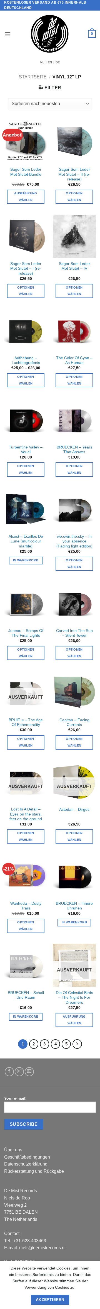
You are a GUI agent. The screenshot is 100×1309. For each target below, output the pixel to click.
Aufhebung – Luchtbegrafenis (26, 360)
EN (50, 62)
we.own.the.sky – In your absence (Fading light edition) (74, 541)
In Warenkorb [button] (25, 560)
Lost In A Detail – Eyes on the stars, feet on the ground (25, 814)
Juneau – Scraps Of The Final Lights (25, 633)
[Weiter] (77, 1044)
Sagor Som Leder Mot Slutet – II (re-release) (74, 174)
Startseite (33, 77)
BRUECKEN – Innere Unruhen (74, 906)
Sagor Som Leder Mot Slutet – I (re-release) (25, 269)
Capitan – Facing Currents (74, 722)
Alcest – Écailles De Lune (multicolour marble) (26, 541)
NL (42, 62)
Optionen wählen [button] (74, 197)
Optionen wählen (74, 291)
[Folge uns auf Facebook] (9, 1071)
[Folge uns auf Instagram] (19, 1071)
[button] (7, 34)
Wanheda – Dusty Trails (25, 906)
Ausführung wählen (25, 197)
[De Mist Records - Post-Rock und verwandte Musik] (49, 34)
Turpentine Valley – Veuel (25, 449)
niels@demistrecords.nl (42, 1247)
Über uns (13, 1149)
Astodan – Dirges (74, 809)
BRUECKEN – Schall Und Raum (26, 995)
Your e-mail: (15, 1098)
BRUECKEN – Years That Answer (74, 449)
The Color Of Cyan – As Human (74, 360)
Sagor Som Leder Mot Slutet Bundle (25, 172)
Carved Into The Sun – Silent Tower (74, 633)
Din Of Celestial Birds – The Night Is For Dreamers (74, 998)
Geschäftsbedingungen (27, 1157)
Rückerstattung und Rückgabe (34, 1171)
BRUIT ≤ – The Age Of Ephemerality (26, 722)
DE (58, 62)
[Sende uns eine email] (29, 1071)
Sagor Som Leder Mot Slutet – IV (74, 266)
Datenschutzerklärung (26, 1164)
